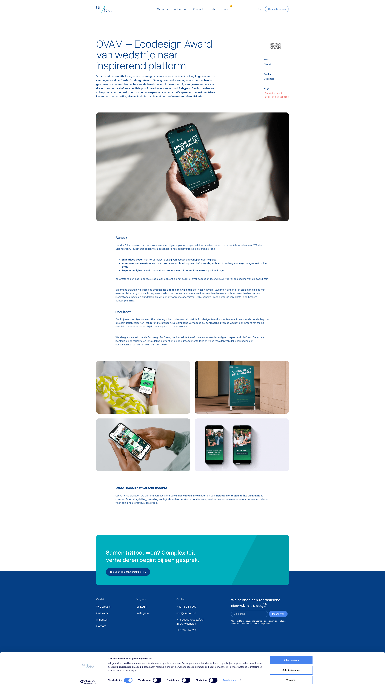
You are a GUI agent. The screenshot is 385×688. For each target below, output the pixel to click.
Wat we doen (181, 9)
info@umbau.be (186, 613)
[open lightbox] (192, 166)
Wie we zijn (163, 9)
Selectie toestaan (291, 670)
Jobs (225, 9)
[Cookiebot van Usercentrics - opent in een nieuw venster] (88, 682)
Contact (101, 626)
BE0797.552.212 (186, 630)
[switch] (157, 680)
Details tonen (230, 680)
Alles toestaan (291, 660)
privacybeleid (264, 623)
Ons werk (198, 9)
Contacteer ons (277, 9)
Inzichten (213, 9)
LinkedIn (141, 606)
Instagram (142, 613)
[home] (116, 9)
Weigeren (291, 680)
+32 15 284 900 (186, 606)
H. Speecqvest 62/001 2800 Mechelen (190, 621)
